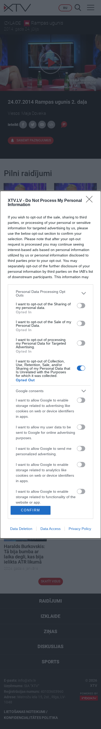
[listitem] (50, 293)
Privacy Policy (80, 529)
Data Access (50, 529)
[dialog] (50, 364)
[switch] (81, 305)
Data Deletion (21, 529)
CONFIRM (30, 510)
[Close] (91, 201)
